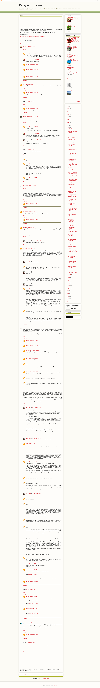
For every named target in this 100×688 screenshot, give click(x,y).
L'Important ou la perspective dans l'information (71, 220)
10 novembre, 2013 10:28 (33, 603)
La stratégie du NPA (71, 269)
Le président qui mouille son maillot (72, 182)
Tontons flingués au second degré (71, 142)
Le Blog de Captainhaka (71, 59)
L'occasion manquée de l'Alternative (72, 257)
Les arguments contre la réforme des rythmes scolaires (72, 209)
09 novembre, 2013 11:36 (33, 363)
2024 (68, 109)
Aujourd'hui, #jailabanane (72, 225)
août (69, 277)
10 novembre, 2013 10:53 (33, 608)
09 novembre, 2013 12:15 (33, 498)
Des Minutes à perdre (72, 229)
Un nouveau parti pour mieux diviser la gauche (72, 147)
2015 (68, 124)
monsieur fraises (70, 67)
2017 (68, 120)
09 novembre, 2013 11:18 (36, 438)
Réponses (25, 51)
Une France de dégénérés (70, 235)
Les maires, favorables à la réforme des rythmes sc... (72, 176)
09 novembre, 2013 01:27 (31, 149)
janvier (69, 288)
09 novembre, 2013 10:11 (33, 358)
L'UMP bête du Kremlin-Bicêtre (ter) (72, 192)
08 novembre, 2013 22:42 (30, 101)
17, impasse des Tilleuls (71, 17)
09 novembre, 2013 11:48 (33, 443)
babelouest (25, 185)
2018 (68, 119)
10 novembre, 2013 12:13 (33, 613)
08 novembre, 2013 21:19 (28, 84)
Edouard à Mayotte (74, 60)
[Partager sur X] (29, 40)
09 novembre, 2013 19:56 (33, 581)
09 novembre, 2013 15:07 (33, 569)
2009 (68, 295)
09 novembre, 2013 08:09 (31, 211)
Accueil (40, 674)
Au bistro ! (69, 25)
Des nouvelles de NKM (72, 162)
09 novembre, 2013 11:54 (33, 477)
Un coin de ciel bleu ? (72, 184)
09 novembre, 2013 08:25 (33, 219)
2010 (68, 293)
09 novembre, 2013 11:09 (32, 428)
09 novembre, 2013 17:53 (31, 622)
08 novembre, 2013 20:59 (33, 64)
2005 (68, 301)
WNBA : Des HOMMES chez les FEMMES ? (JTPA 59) (75, 40)
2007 (68, 298)
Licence (26, 11)
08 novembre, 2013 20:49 (33, 53)
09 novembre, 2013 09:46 (33, 345)
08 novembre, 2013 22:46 (33, 108)
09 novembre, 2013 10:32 (35, 276)
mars (69, 285)
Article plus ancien (58, 674)
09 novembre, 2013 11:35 (33, 288)
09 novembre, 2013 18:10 (32, 574)
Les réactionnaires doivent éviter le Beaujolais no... (71, 169)
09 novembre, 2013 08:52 (33, 163)
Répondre (24, 49)
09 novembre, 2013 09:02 (36, 261)
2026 (68, 106)
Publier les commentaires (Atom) (43, 678)
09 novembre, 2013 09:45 (33, 340)
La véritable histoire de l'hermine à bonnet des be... (72, 135)
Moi (23, 84)
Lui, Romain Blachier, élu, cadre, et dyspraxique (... (72, 157)
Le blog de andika (70, 71)
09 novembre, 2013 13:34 (34, 371)
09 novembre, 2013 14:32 (33, 310)
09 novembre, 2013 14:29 (33, 563)
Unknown (27, 53)
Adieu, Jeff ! (73, 26)
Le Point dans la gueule (72, 137)
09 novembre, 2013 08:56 (36, 240)
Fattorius (69, 54)
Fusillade (69, 187)
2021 (68, 114)
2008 (68, 296)
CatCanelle (25, 211)
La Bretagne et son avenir (72, 270)
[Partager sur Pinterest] (31, 40)
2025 (68, 108)
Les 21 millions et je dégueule (71, 145)
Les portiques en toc (71, 242)
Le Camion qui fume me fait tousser (72, 240)
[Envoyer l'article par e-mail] (25, 40)
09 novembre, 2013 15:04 (33, 177)
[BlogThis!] (28, 40)
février (69, 286)
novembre (70, 130)
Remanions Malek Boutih (72, 231)
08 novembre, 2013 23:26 (36, 139)
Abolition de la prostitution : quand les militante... (72, 262)
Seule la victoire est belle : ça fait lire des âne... (72, 180)
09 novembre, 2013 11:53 (33, 461)
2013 (68, 127)
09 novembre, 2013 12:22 (34, 507)
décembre (70, 128)
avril (69, 283)
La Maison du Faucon (71, 46)
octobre (69, 274)
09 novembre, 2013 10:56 (36, 407)
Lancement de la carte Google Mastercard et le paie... (72, 164)
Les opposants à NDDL (72, 246)
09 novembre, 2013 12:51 (33, 557)
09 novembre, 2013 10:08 (34, 350)
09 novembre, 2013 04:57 (31, 185)
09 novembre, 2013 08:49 (30, 227)
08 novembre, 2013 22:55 (33, 126)
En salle (21, 11)
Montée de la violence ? (72, 185)
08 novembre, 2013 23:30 (33, 76)
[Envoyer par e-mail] (27, 40)
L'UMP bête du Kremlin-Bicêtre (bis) (72, 195)
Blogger (55, 685)
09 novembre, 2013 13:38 (33, 377)
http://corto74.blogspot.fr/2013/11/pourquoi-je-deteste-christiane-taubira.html (32, 36)
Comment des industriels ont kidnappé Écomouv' (72, 251)
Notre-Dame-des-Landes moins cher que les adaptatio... (72, 253)
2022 (68, 113)
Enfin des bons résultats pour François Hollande (72, 206)
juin (69, 280)
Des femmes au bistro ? (72, 201)
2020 (68, 116)
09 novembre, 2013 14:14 (32, 297)
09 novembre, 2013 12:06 (36, 493)
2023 (68, 111)
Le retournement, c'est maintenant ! (72, 204)
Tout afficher (78, 101)
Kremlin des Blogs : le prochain (72, 200)
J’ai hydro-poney (69, 68)
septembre (70, 275)
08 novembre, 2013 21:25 (33, 92)
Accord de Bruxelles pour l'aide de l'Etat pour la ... (72, 173)
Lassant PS (70, 167)
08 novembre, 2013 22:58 (33, 69)
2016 (68, 122)
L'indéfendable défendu (72, 232)
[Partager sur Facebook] (30, 40)
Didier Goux (28, 350)
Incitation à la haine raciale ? (71, 228)
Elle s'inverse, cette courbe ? (71, 140)
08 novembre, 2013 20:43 (32, 46)
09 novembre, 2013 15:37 (30, 589)
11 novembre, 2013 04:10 (31, 642)
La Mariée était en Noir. (71, 98)
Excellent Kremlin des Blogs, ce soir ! (72, 160)
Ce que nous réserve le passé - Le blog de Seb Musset (73, 38)
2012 (68, 290)
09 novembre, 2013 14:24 (33, 171)
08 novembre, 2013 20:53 (35, 59)
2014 (68, 125)
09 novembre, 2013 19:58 (33, 634)
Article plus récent (23, 674)
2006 (68, 299)
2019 (68, 117)
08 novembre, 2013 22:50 (33, 116)
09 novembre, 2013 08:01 (33, 203)
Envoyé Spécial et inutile (72, 272)
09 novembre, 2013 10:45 (31, 390)
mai (69, 282)
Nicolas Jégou (28, 139)
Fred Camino (25, 46)
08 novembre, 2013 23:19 (35, 133)
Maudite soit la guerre (70, 78)
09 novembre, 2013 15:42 (33, 596)
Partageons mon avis (30, 5)
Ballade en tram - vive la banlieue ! (72, 190)
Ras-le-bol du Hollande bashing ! (72, 218)
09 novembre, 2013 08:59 (30, 248)
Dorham (27, 163)
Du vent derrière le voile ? (72, 149)
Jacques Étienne (26, 116)
